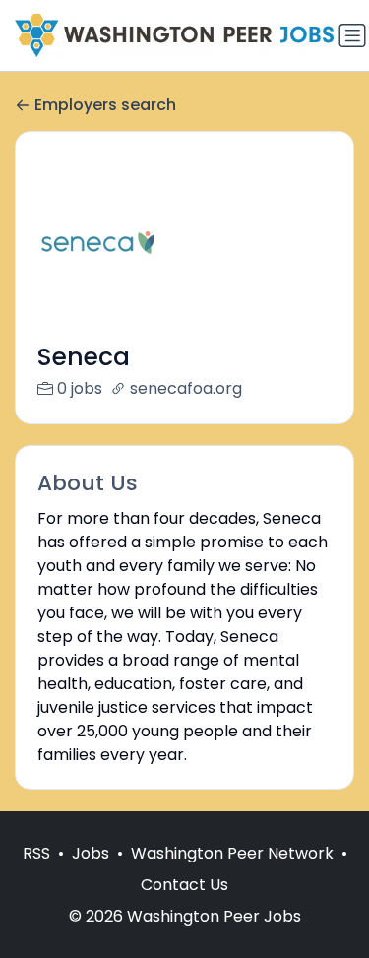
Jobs (90, 853)
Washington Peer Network (232, 853)
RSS (36, 853)
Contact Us (184, 884)
